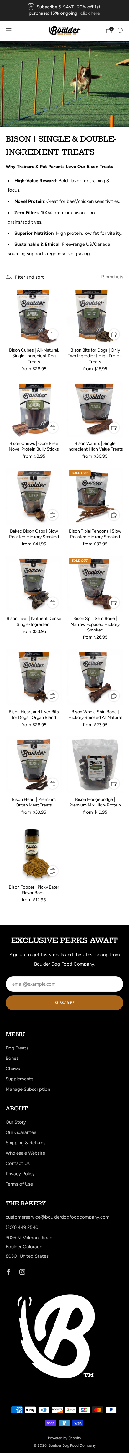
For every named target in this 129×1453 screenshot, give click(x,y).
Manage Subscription (28, 1089)
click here (90, 13)
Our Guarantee (21, 1132)
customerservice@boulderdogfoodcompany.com (58, 1217)
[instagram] (22, 1272)
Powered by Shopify (64, 1438)
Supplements (19, 1079)
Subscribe (65, 1003)
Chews (13, 1068)
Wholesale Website (25, 1153)
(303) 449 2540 (22, 1227)
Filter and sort (29, 277)
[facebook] (8, 1272)
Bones (12, 1058)
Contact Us (18, 1163)
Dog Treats (17, 1048)
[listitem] (64, 10)
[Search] (120, 30)
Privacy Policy (20, 1174)
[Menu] (9, 31)
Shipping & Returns (25, 1143)
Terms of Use (19, 1184)
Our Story (16, 1122)
